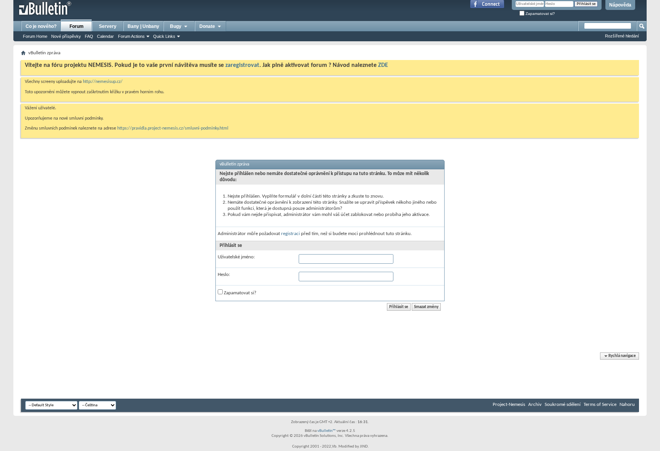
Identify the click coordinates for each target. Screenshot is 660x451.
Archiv (535, 404)
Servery (107, 26)
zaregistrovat (242, 65)
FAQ (89, 36)
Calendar (105, 36)
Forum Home (35, 36)
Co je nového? (41, 26)
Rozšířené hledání (622, 36)
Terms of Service (600, 404)
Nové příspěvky (66, 36)
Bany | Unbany (143, 26)
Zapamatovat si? (539, 13)
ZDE (383, 65)
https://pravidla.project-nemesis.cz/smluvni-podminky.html (172, 128)
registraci (290, 233)
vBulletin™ (326, 431)
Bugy (175, 26)
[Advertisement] (160, 376)
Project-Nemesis (509, 404)
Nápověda (620, 5)
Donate (207, 26)
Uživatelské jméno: (236, 257)
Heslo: (224, 274)
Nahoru (627, 404)
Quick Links (164, 36)
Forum (77, 26)
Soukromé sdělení (563, 404)
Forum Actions (131, 36)
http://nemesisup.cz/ (103, 81)
